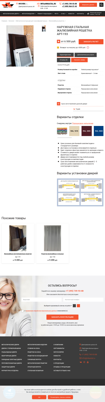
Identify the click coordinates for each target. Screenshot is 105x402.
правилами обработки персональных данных (41, 311)
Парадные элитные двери (12, 359)
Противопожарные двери (12, 363)
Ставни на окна (34, 348)
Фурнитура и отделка (10, 370)
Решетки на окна (34, 352)
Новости (71, 13)
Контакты (80, 13)
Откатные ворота (34, 367)
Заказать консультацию (62, 317)
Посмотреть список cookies (60, 397)
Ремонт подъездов (44, 13)
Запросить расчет (88, 5)
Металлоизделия (28, 13)
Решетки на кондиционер (38, 356)
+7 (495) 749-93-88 (69, 4)
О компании (58, 344)
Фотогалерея (59, 352)
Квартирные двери (9, 356)
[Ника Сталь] (8, 5)
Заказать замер (79, 60)
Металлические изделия (37, 344)
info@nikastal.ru (48, 4)
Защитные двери (8, 367)
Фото (56, 13)
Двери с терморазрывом (11, 348)
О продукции (59, 363)
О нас (63, 13)
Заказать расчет (91, 42)
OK (39, 397)
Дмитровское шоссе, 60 (26, 6)
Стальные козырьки (35, 370)
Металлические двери (11, 13)
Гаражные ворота (34, 359)
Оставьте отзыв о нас (62, 370)
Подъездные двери (9, 352)
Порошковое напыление (82, 123)
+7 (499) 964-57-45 (69, 6)
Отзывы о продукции (62, 367)
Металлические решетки (37, 363)
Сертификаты (59, 348)
